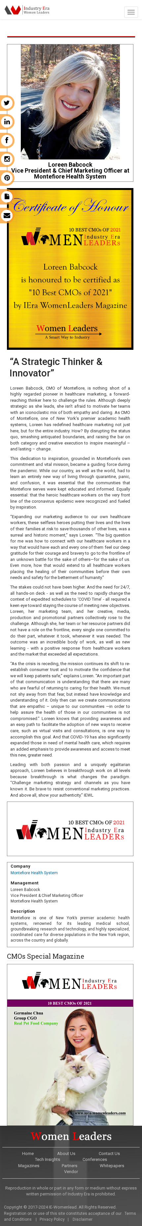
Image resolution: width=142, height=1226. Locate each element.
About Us (66, 1153)
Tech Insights (47, 1159)
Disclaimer (82, 1219)
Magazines (28, 1165)
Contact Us (109, 1153)
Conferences (95, 1159)
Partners (69, 1165)
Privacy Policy (52, 1219)
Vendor (71, 1171)
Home (28, 1153)
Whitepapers (112, 1165)
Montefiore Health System (34, 873)
